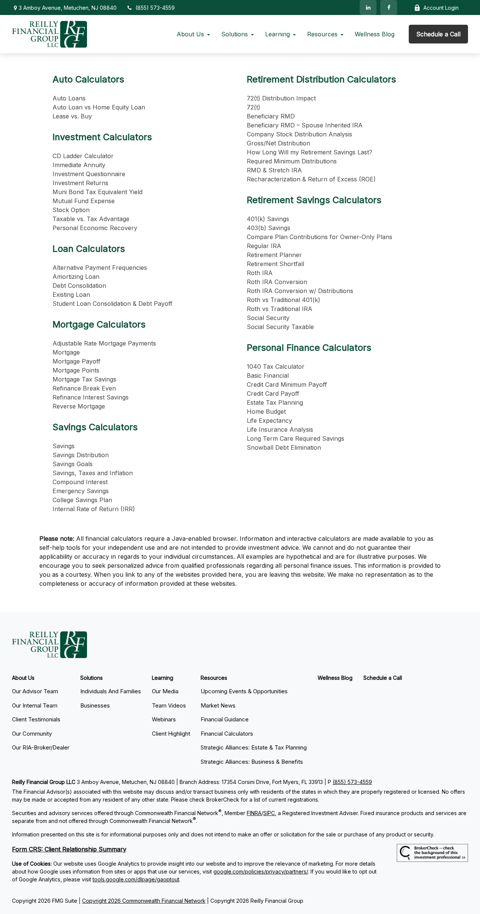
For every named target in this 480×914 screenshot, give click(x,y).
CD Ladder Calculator (83, 156)
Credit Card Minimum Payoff (287, 384)
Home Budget (266, 411)
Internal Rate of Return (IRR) (93, 509)
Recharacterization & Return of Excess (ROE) (311, 179)
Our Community (32, 733)
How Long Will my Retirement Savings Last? (309, 152)
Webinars (164, 719)
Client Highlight (171, 733)
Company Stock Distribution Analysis (299, 134)
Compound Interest (80, 482)
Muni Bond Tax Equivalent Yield (97, 192)
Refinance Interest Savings (90, 397)
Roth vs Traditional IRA (279, 309)
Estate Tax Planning (275, 402)
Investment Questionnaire (88, 174)
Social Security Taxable (280, 327)
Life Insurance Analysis (280, 429)
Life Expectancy (269, 420)
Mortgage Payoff (76, 361)
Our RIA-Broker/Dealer (40, 747)
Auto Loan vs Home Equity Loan (98, 107)
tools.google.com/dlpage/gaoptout (136, 879)
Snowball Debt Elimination (284, 447)
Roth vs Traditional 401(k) (283, 300)
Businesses (95, 705)
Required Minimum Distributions (292, 161)
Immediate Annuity (78, 165)
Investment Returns (80, 183)
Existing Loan (71, 294)
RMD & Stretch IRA (274, 170)
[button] (190, 34)
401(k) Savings (268, 219)
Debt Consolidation (79, 285)
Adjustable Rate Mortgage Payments (104, 343)
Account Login (441, 7)
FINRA (254, 813)
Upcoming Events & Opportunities (244, 691)
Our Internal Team (34, 705)
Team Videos (169, 705)
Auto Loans (69, 98)
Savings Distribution (80, 455)
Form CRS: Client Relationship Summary (69, 849)
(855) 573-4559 (155, 7)
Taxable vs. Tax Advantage (90, 219)
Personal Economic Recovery (94, 228)
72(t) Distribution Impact (281, 98)
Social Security (268, 318)
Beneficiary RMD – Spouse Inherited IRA (305, 125)
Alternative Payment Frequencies (99, 267)
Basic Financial (268, 375)
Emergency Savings (80, 491)
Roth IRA (260, 273)
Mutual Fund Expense (83, 201)
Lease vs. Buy (72, 116)
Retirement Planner (274, 255)
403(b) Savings (268, 228)
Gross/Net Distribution (278, 143)
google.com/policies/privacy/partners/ (260, 871)
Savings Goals (72, 464)
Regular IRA (264, 246)
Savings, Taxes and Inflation (92, 473)
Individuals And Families (110, 691)
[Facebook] (388, 7)
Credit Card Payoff (273, 393)
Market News (218, 705)
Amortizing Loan (75, 276)
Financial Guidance (225, 719)
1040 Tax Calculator (275, 366)
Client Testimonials (36, 719)
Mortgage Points (75, 370)
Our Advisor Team (35, 691)
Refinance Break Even (84, 388)
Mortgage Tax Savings (84, 379)
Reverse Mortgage (78, 406)
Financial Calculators (227, 733)
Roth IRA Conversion (277, 282)
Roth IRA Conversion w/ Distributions (300, 291)
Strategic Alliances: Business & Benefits (252, 761)
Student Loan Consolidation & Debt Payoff (112, 303)
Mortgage (66, 352)
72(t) (253, 107)
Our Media (165, 691)
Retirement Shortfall (275, 264)
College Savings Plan (82, 500)
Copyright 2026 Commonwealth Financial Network (144, 901)
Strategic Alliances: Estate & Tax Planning (254, 747)
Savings (63, 446)
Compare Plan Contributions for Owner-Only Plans (319, 237)
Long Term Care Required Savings (295, 438)
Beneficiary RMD (271, 116)
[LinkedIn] (368, 7)
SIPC (269, 813)
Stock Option (71, 210)
